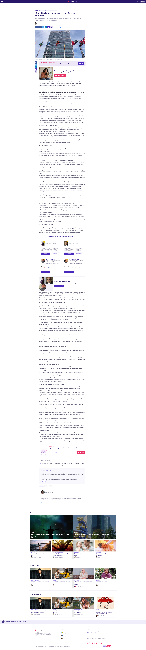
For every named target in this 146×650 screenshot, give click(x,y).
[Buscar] (134, 1)
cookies (68, 646)
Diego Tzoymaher (49, 242)
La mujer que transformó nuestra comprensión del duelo (103, 582)
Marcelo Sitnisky (72, 242)
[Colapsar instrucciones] (83, 470)
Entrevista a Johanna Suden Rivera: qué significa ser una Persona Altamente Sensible (83, 583)
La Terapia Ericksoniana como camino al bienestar (61, 582)
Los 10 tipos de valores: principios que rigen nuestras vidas (64, 88)
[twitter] (43, 27)
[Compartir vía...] (36, 71)
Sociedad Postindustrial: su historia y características (92, 534)
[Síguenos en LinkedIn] (92, 643)
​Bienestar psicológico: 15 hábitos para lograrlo (39, 554)
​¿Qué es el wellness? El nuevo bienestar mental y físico (104, 554)
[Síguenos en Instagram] (94, 643)
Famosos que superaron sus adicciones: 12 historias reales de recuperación (40, 582)
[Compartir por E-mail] (36, 69)
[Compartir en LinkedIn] (36, 67)
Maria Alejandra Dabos (74, 259)
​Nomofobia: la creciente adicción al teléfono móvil (82, 611)
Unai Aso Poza (39, 23)
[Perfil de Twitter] (41, 502)
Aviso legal (61, 646)
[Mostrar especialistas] (3, 621)
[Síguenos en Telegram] (99, 643)
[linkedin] (46, 27)
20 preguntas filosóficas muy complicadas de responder (50, 534)
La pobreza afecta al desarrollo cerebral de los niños (62, 200)
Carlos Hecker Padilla (50, 259)
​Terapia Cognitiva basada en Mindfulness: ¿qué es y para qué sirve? (62, 554)
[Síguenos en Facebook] (88, 643)
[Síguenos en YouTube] (97, 643)
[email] (48, 27)
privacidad (65, 646)
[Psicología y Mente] (72, 1)
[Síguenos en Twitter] (90, 643)
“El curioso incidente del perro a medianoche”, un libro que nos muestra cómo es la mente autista (104, 612)
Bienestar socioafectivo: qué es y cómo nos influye (83, 554)
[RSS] (101, 643)
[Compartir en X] (36, 65)
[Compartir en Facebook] (36, 62)
